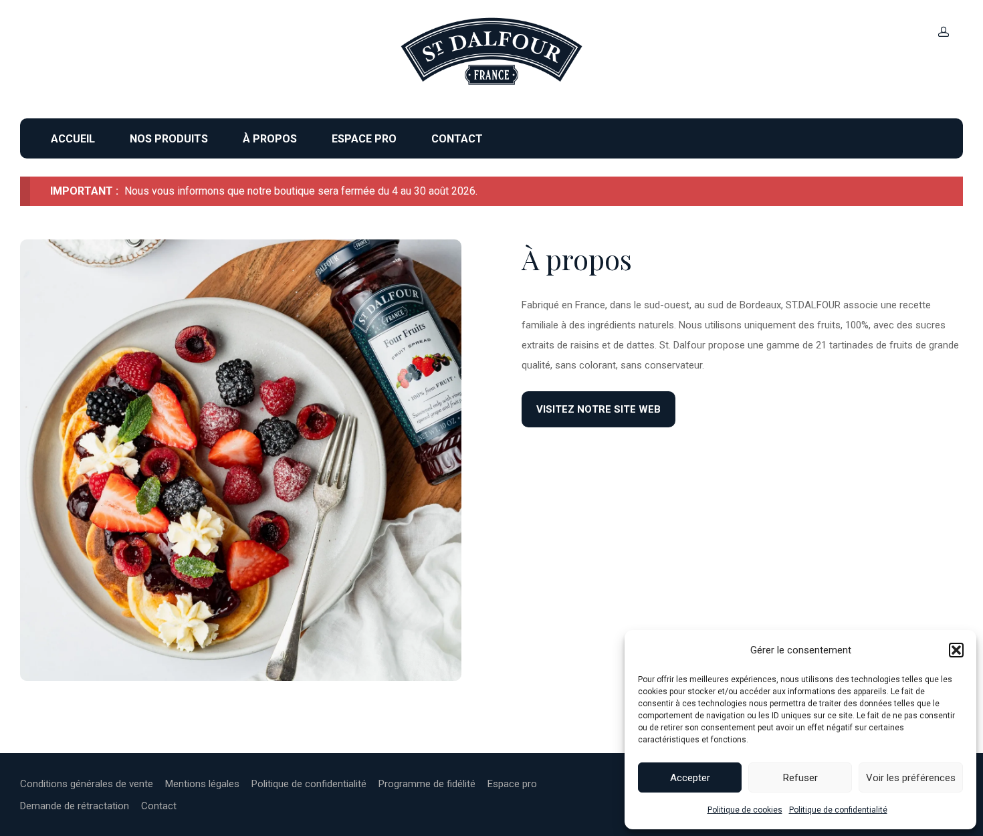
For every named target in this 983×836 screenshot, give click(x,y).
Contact (457, 138)
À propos (270, 138)
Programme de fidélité (426, 784)
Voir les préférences (911, 778)
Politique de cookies (744, 810)
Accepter (690, 778)
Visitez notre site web (598, 409)
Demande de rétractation (74, 806)
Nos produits (169, 138)
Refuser (800, 778)
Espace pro (364, 138)
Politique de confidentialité (838, 810)
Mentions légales (202, 784)
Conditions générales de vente (86, 784)
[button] (956, 650)
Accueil (73, 138)
